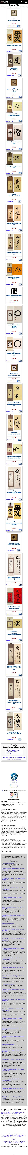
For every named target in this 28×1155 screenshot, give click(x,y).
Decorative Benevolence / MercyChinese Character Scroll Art (14, 457)
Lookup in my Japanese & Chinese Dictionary (12, 752)
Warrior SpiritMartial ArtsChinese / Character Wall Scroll (14, 633)
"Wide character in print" (8, 863)
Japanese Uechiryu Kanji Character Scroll (14, 433)
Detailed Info (11, 26)
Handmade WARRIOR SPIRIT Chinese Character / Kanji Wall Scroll (14, 668)
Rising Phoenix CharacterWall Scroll (14, 278)
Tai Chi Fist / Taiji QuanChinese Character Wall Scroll (14, 733)
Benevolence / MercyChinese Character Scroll (14, 114)
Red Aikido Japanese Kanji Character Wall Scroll (14, 607)
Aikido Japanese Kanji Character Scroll (14, 253)
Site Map (14, 1139)
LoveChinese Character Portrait (14, 19)
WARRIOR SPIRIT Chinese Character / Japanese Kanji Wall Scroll (14, 702)
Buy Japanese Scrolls (19, 1134)
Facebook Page (15, 785)
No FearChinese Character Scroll (14, 195)
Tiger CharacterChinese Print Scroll (14, 69)
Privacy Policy (15, 1141)
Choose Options (10, 302)
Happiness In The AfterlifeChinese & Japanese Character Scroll (14, 404)
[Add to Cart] (18, 26)
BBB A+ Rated (14, 787)
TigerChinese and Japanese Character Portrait (14, 90)
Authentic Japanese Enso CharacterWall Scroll (14, 326)
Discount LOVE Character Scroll (14, 45)
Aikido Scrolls (13, 1135)
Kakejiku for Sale (5, 1135)
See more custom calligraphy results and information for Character (14, 758)
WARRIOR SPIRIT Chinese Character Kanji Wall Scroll (14, 578)
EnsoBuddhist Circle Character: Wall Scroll (14, 353)
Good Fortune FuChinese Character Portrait (14, 374)
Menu (23, 1)
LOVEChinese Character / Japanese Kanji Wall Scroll (14, 523)
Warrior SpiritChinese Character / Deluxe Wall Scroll (14, 492)
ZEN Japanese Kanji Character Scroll (14, 166)
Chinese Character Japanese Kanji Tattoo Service (14, 296)
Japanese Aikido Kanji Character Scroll (14, 224)
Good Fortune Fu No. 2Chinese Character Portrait (14, 544)
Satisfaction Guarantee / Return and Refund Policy (15, 1141)
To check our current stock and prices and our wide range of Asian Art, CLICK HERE (12, 1112)
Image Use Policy (7, 1141)
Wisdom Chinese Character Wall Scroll (14, 142)
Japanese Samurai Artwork (16, 1136)
